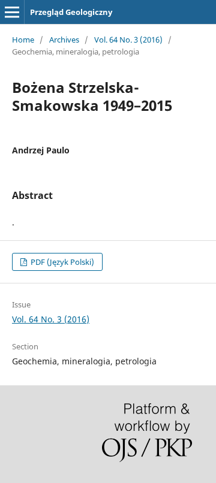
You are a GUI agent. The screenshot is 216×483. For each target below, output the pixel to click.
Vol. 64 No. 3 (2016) (128, 39)
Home (23, 39)
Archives (64, 39)
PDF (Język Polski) (61, 261)
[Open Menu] (12, 12)
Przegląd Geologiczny (71, 12)
